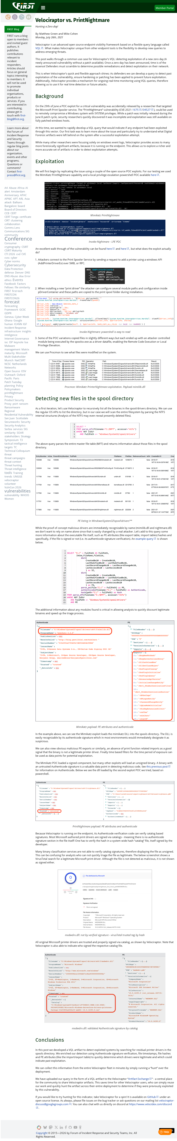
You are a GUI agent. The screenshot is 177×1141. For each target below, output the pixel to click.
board (21, 206)
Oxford (21, 374)
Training (18, 473)
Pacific (8, 378)
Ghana (8, 320)
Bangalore (10, 206)
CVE (23, 254)
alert (7, 191)
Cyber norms (12, 261)
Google (17, 320)
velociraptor (11, 480)
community (11, 235)
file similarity (22, 287)
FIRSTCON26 (12, 298)
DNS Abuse (11, 276)
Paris (16, 378)
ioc (6, 342)
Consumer (10, 243)
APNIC (8, 198)
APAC (23, 195)
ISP (11, 342)
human (8, 324)
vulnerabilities (17, 491)
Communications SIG (16, 231)
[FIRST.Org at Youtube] (75, 1127)
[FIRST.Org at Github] (70, 1127)
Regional (9, 411)
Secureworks (12, 421)
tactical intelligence (15, 443)
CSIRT (25, 246)
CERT (13, 213)
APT (15, 198)
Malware (9, 345)
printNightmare (13, 393)
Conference (18, 238)
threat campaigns (14, 458)
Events (18, 280)
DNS (27, 272)
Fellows (8, 287)
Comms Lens (12, 227)
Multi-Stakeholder (15, 356)
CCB (6, 213)
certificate (25, 216)
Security (25, 421)
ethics (7, 280)
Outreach (10, 374)
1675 (135, 109)
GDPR (7, 313)
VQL (37, 48)
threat (8, 454)
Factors (21, 283)
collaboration (12, 224)
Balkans (17, 202)
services (18, 429)
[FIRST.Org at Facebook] (65, 1127)
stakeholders (12, 436)
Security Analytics (14, 425)
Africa (20, 188)
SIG (26, 429)
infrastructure (12, 331)
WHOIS (25, 495)
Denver (19, 272)
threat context (12, 461)
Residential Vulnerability (18, 414)
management (12, 349)
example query (144, 538)
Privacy (8, 396)
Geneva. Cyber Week (16, 316)
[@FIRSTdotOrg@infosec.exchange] (50, 1127)
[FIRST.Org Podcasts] (80, 1127)
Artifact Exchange (138, 1078)
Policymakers (12, 389)
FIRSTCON (10, 294)
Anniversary (11, 195)
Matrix (25, 349)
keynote (18, 342)
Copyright (42, 1133)
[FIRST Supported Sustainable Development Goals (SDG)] (39, 1127)
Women (9, 498)
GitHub (151, 1097)
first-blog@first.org (16, 117)
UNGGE (17, 476)
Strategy (26, 436)
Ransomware (12, 407)
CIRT (7, 220)
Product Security (14, 400)
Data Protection (13, 269)
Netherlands (19, 364)
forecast (12, 302)
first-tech (17, 291)
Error (28, 276)
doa (21, 276)
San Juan (9, 418)
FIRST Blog (13, 29)
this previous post (157, 766)
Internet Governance (16, 338)
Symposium (11, 440)
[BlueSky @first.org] (45, 1127)
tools (8, 472)
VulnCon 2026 (12, 487)
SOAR (20, 432)
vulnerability (11, 495)
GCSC (22, 309)
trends (8, 476)
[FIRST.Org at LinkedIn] (61, 1127)
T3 (21, 440)
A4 (6, 188)
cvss (7, 257)
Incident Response (15, 327)
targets (8, 447)
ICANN (18, 324)
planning (9, 385)
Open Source (12, 371)
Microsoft (21, 353)
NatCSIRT (20, 360)
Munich (8, 360)
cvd (18, 254)
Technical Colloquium (17, 450)
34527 (147, 109)
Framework (11, 309)
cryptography (12, 246)
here (153, 175)
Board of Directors (15, 209)
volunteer (10, 483)
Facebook (10, 283)
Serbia (8, 429)
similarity (10, 432)
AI (26, 188)
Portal (165, 8)
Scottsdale (22, 418)
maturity (9, 353)
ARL (21, 198)
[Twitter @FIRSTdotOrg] (56, 1127)
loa (26, 342)
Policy (19, 385)
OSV (23, 371)
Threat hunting (13, 465)
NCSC (7, 364)
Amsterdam (18, 191)
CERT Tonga (11, 216)
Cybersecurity (15, 265)
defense (9, 272)
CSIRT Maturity (13, 250)
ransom (23, 403)
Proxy (7, 403)
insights (26, 331)
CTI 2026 (9, 254)
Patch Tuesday (13, 382)
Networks (10, 367)
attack (8, 202)
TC (15, 447)
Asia (27, 198)
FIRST (7, 291)
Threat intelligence (15, 469)
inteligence (10, 335)
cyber (14, 257)
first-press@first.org (16, 173)
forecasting (11, 306)
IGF (25, 324)
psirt (15, 403)
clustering (16, 220)
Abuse (12, 188)
